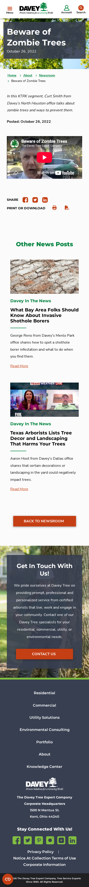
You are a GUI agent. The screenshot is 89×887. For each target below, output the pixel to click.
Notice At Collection (32, 858)
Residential (44, 693)
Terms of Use (64, 858)
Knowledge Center (44, 766)
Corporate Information (44, 864)
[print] (52, 208)
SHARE (12, 200)
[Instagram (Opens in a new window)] (50, 840)
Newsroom (47, 75)
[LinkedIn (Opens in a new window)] (72, 840)
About (27, 75)
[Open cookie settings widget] (7, 879)
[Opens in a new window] (23, 199)
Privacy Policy (40, 852)
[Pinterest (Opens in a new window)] (39, 840)
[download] (65, 208)
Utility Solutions (44, 717)
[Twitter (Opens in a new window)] (28, 840)
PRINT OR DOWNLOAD (26, 208)
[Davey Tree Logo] (44, 784)
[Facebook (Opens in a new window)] (17, 840)
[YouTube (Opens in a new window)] (61, 840)
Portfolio (44, 742)
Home (12, 75)
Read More (19, 366)
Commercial (44, 705)
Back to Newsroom (44, 521)
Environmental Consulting (45, 730)
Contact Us (44, 654)
